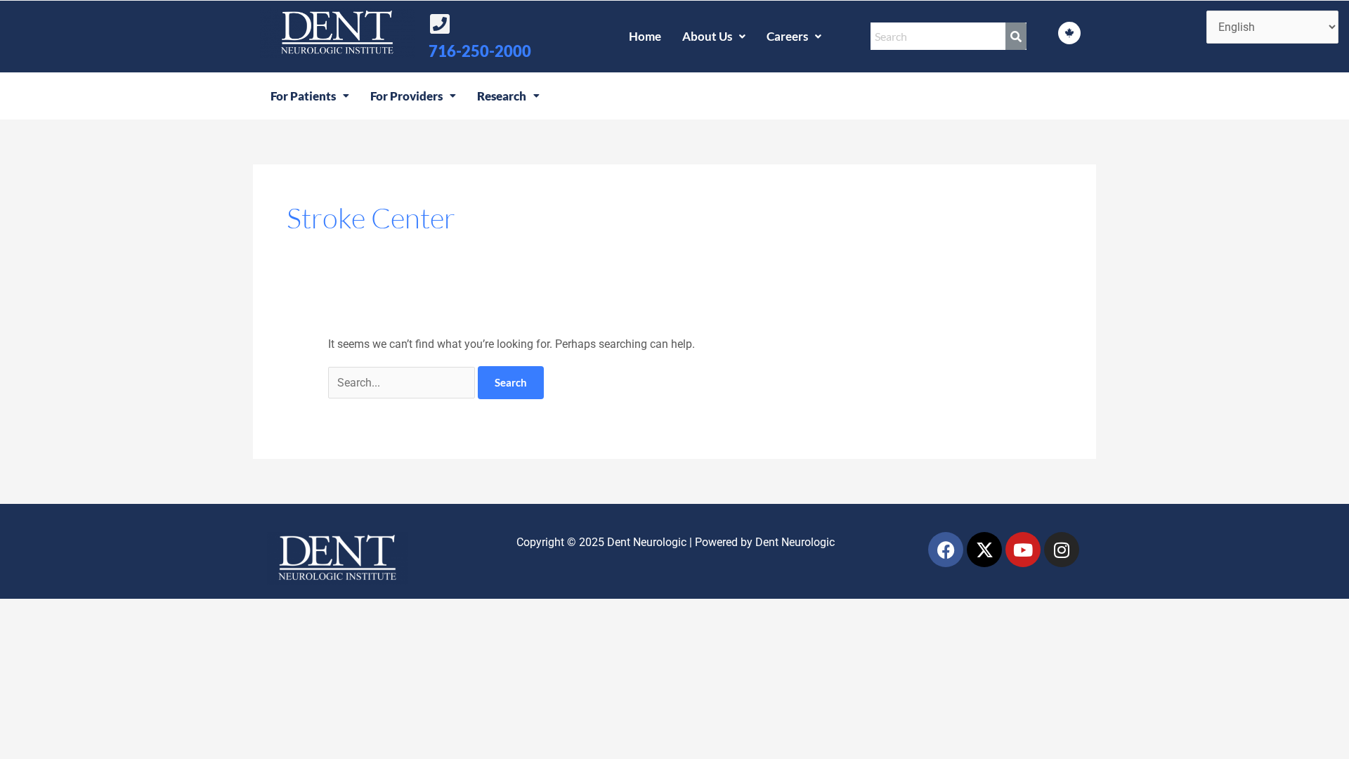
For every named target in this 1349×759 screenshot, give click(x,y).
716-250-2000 (480, 50)
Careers (787, 36)
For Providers (406, 96)
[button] (714, 36)
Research (501, 96)
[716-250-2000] (440, 24)
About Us (707, 36)
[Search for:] (403, 382)
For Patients (303, 96)
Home (645, 36)
